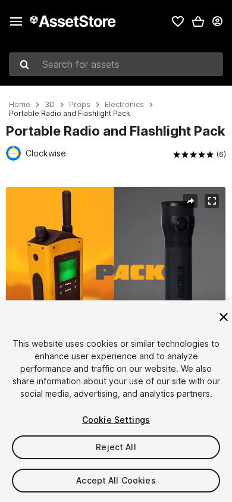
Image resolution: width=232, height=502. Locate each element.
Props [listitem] (79, 105)
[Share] (190, 201)
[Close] (224, 317)
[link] (178, 21)
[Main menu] (16, 21)
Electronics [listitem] (124, 105)
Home (19, 105)
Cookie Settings (116, 420)
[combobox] (116, 64)
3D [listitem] (50, 105)
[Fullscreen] (212, 201)
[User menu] (217, 21)
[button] (198, 21)
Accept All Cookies (116, 480)
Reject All (116, 447)
